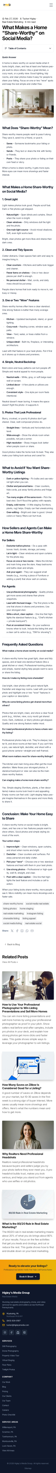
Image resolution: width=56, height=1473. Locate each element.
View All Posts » (10, 962)
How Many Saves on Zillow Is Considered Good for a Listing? (21, 1086)
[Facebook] (11, 1332)
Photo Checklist (8, 1414)
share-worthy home (13, 903)
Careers (5, 1410)
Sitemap (27, 1468)
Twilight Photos (8, 1369)
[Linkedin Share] (22, 930)
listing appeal (29, 918)
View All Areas (8, 1450)
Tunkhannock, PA (9, 1436)
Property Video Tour (10, 1355)
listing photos (10, 908)
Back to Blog (13, 944)
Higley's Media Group (16, 1292)
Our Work (6, 1382)
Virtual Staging (8, 1360)
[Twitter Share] (12, 930)
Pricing (5, 1391)
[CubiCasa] (24, 1332)
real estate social (33, 923)
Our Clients (6, 1396)
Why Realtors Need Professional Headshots (22, 1155)
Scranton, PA (7, 1432)
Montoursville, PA (9, 1441)
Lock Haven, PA (8, 1446)
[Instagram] (5, 1332)
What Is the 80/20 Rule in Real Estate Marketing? (25, 1225)
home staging (26, 908)
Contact (5, 1405)
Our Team (6, 1400)
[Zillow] (18, 1332)
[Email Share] (32, 930)
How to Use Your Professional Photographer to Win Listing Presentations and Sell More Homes (24, 1008)
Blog (4, 1387)
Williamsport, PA (9, 1427)
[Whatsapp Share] (27, 930)
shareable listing (11, 918)
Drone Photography (10, 1351)
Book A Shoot (26, 1276)
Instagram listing (35, 913)
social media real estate (37, 903)
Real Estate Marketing (12, 22)
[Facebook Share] (17, 930)
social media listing (12, 923)
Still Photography (9, 1346)
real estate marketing (13, 913)
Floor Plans (6, 1365)
